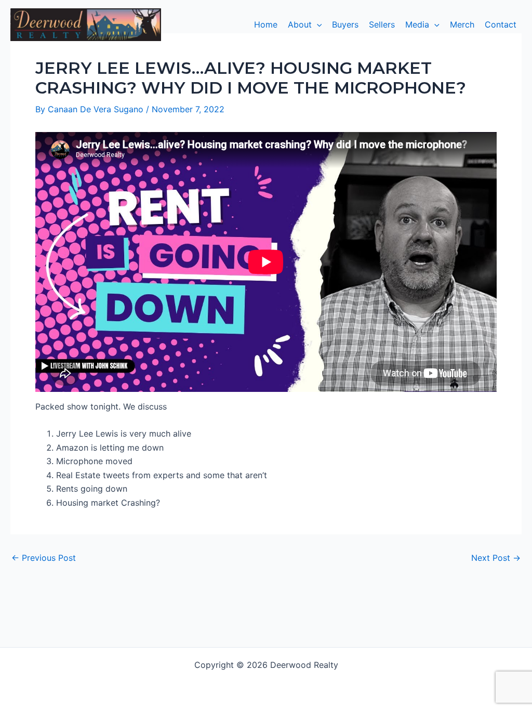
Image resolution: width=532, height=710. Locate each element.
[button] (305, 24)
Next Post (496, 558)
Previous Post (43, 558)
